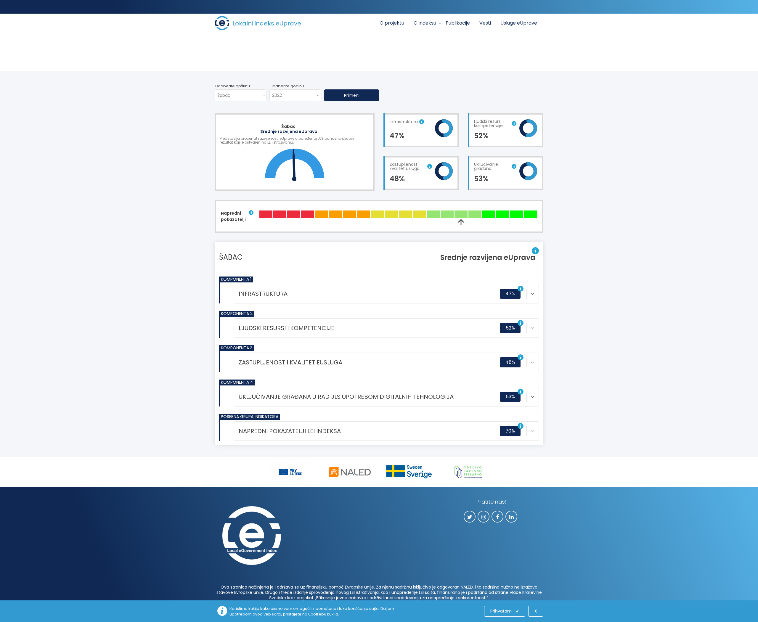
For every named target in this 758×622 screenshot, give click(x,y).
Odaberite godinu (286, 86)
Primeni (351, 95)
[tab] (386, 293)
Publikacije (458, 23)
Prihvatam (501, 611)
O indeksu (425, 23)
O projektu (392, 23)
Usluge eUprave (518, 23)
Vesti (485, 23)
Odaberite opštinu (232, 86)
